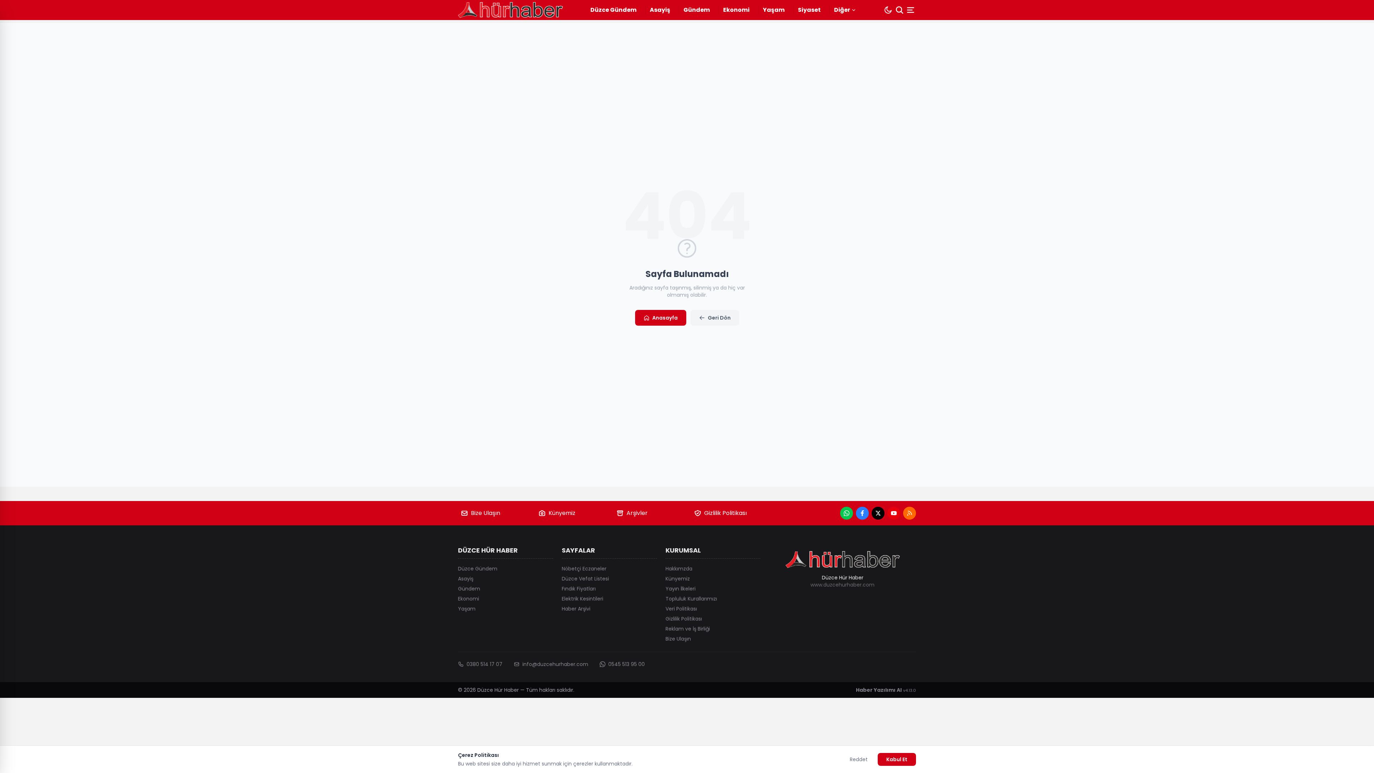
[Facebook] (862, 513)
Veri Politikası (681, 608)
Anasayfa (665, 317)
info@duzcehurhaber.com (555, 664)
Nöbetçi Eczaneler (584, 568)
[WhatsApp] (846, 513)
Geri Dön (719, 317)
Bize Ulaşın (485, 513)
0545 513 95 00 (626, 664)
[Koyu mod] (888, 10)
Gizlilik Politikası (725, 513)
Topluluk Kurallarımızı (691, 598)
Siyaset (809, 10)
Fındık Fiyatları (579, 588)
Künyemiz (562, 513)
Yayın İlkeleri (681, 588)
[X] (878, 513)
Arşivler (637, 513)
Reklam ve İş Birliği (688, 628)
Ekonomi (736, 10)
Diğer (842, 10)
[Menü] (911, 10)
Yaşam (774, 10)
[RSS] (909, 513)
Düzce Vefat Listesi (585, 578)
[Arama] (899, 10)
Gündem (696, 10)
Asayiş (660, 10)
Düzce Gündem (613, 10)
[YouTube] (893, 513)
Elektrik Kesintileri (582, 598)
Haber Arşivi (576, 608)
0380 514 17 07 (484, 664)
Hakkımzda (679, 568)
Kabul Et (896, 759)
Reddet (859, 759)
